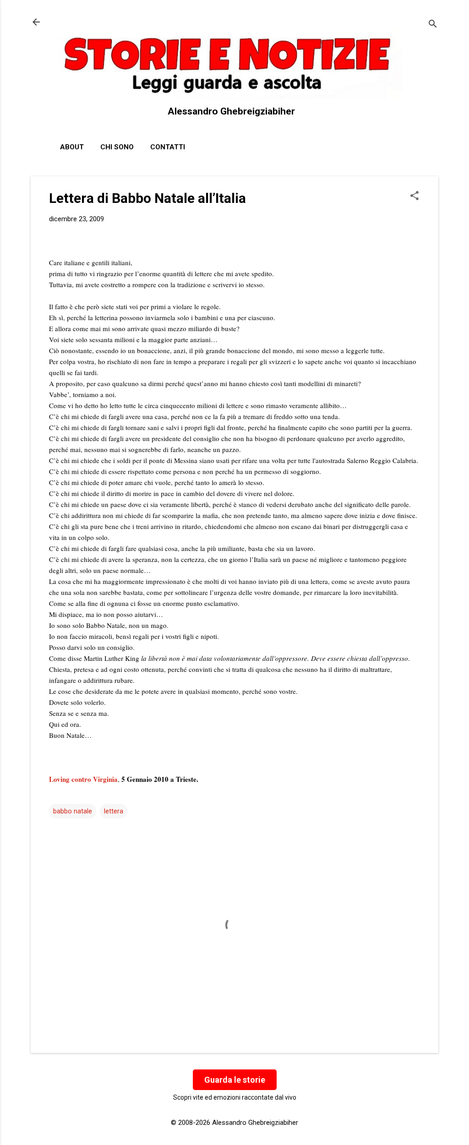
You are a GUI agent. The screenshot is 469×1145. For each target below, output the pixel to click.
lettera (113, 811)
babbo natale (72, 811)
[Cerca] (432, 25)
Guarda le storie (234, 1080)
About (72, 147)
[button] (414, 196)
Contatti (167, 147)
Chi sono (117, 147)
